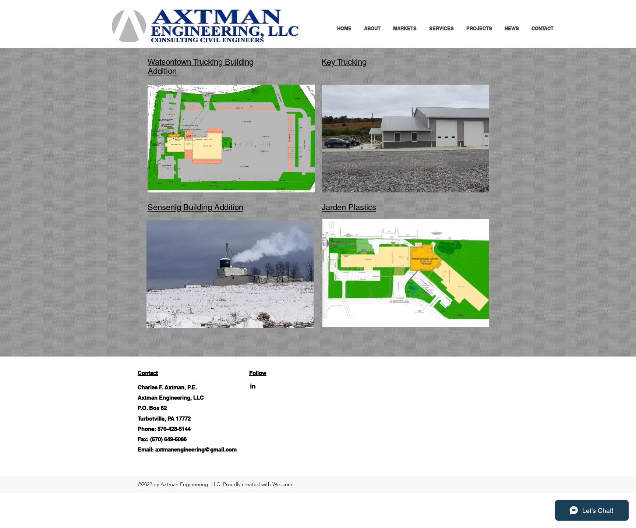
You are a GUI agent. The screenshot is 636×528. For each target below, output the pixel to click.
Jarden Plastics (349, 207)
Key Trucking (344, 62)
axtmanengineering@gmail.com (196, 449)
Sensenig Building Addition (195, 207)
